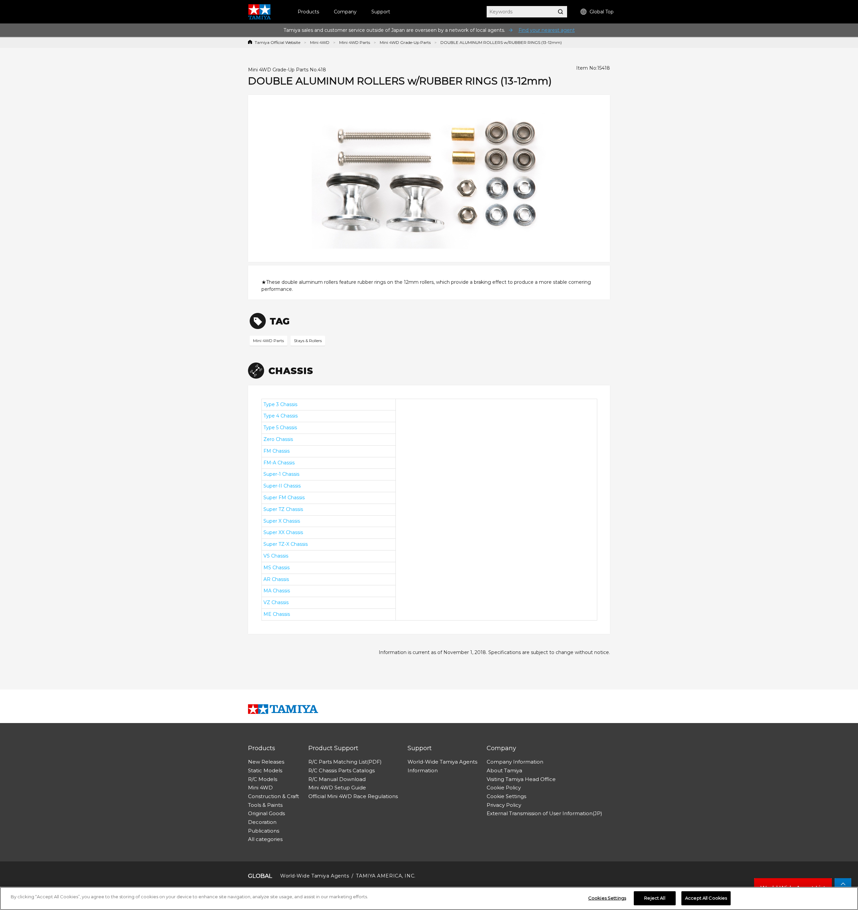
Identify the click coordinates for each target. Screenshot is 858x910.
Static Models (265, 770)
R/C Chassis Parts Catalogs (341, 770)
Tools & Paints (265, 805)
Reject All (654, 898)
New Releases (266, 762)
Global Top (602, 12)
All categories (265, 839)
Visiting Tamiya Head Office (521, 779)
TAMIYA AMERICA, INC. (385, 876)
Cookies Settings (607, 898)
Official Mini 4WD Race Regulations (353, 796)
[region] (429, 898)
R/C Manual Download (337, 779)
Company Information (515, 762)
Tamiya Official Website (277, 42)
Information (423, 770)
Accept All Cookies (706, 898)
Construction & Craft (273, 796)
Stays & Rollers (308, 340)
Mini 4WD (319, 42)
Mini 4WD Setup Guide (337, 787)
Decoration (262, 822)
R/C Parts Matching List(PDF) (345, 762)
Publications (263, 831)
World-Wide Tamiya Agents (442, 762)
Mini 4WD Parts (354, 42)
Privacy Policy (504, 805)
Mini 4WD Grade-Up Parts (405, 42)
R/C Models (262, 779)
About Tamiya (504, 770)
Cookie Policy (504, 787)
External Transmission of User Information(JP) (544, 813)
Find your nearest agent (546, 30)
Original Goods (266, 813)
